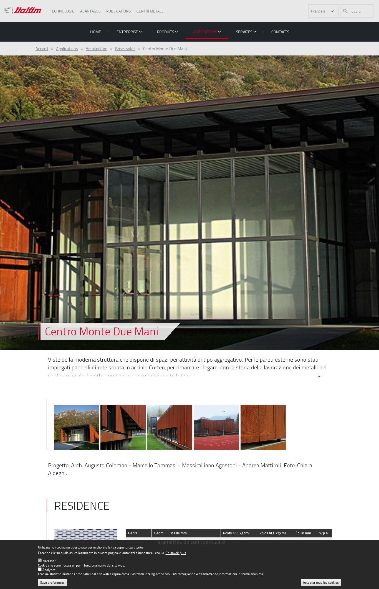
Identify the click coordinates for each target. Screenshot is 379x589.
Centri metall (150, 11)
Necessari (49, 561)
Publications (118, 11)
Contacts (280, 31)
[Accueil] (22, 11)
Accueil (42, 48)
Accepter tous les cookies (321, 582)
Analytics (48, 569)
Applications (205, 31)
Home (95, 31)
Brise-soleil (125, 48)
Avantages (90, 11)
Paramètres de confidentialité (189, 542)
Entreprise (127, 31)
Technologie (62, 11)
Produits (165, 31)
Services (244, 31)
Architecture (96, 48)
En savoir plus (176, 553)
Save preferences (52, 582)
